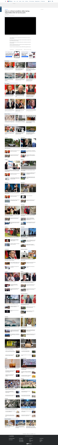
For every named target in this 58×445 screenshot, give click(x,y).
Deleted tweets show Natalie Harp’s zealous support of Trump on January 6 (28, 327)
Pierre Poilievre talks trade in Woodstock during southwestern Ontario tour (14, 285)
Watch (23, 1)
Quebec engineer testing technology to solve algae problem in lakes (15, 200)
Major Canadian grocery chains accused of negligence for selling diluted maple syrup (30, 122)
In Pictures (26, 1)
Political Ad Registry (21, 441)
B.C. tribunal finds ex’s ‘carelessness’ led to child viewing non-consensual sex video (31, 151)
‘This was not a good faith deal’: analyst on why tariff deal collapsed (9, 109)
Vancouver (6, 9)
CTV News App (24, 433)
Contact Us (28, 433)
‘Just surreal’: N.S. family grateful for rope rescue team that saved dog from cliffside (12, 215)
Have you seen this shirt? (29, 195)
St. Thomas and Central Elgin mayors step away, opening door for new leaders (14, 289)
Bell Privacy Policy (21, 439)
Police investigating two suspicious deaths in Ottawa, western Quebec (28, 170)
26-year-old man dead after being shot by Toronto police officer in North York (12, 148)
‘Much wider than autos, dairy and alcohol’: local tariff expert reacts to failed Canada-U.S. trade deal (28, 282)
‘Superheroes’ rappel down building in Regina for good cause (14, 244)
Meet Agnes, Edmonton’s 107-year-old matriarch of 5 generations (28, 193)
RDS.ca (40, 441)
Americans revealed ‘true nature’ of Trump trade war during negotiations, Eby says (31, 80)
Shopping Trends (37, 1)
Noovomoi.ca (41, 440)
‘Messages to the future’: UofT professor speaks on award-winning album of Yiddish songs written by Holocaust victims (31, 69)
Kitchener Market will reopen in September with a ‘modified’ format (30, 244)
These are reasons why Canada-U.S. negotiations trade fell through (10, 95)
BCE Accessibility (11, 439)
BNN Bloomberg (31, 440)
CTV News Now (43, 1)
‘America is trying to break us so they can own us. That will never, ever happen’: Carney (20, 110)
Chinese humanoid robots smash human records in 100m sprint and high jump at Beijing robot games (28, 409)
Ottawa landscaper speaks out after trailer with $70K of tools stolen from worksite (30, 178)
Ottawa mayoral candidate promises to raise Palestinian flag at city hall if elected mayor (31, 173)
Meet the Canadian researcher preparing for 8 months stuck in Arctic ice (9, 80)
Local (17, 1)
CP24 (30, 439)
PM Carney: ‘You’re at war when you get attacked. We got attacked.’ (9, 68)
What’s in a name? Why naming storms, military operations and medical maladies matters (19, 69)
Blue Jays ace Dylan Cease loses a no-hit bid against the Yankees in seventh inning (11, 389)
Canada (20, 1)
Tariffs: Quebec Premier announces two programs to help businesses (12, 193)
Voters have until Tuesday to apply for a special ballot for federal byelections (11, 348)
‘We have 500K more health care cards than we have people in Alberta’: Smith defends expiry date (15, 178)
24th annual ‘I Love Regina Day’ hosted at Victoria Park (12, 237)
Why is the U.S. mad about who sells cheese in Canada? (9, 426)
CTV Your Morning (31, 1)
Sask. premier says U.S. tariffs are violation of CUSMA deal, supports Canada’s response (14, 240)
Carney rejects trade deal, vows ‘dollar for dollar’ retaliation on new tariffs (27, 237)
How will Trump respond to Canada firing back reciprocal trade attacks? (31, 109)
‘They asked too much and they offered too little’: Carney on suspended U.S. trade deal (30, 96)
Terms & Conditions (21, 440)
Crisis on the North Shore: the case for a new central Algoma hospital (28, 260)
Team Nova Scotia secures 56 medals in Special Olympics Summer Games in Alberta (15, 223)
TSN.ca (30, 441)
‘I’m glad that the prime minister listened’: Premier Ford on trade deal (19, 96)
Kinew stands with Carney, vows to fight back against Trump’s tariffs (28, 215)
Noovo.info (41, 439)
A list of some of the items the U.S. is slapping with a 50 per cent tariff (20, 79)
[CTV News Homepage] (9, 1)
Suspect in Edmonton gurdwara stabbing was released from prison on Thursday (20, 427)
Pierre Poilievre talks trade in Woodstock (10, 281)
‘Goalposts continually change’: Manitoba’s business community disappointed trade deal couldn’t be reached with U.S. (30, 219)
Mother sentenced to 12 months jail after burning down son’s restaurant (20, 121)
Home (14, 1)
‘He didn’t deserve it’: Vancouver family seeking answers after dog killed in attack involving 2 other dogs (31, 427)
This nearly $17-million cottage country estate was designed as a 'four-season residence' (30, 133)
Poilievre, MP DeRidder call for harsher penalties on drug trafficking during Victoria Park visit (31, 241)
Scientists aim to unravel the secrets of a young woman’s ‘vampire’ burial (10, 121)
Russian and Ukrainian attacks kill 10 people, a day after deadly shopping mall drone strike (30, 330)
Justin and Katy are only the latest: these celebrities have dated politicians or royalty (20, 133)
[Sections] (5, 1)
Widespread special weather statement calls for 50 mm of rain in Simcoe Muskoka (31, 289)
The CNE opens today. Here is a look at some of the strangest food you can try (10, 133)
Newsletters (32, 433)
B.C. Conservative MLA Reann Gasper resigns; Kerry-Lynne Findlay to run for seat (28, 148)
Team (34, 433)
